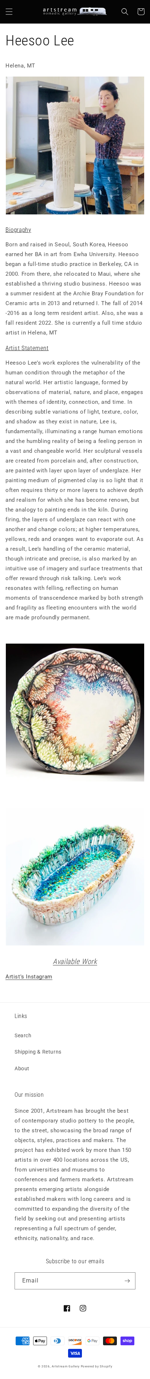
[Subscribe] (127, 1280)
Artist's (15, 976)
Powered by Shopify (96, 1366)
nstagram (40, 976)
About (22, 1068)
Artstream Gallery (66, 1366)
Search (23, 1035)
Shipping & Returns (38, 1052)
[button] (9, 12)
